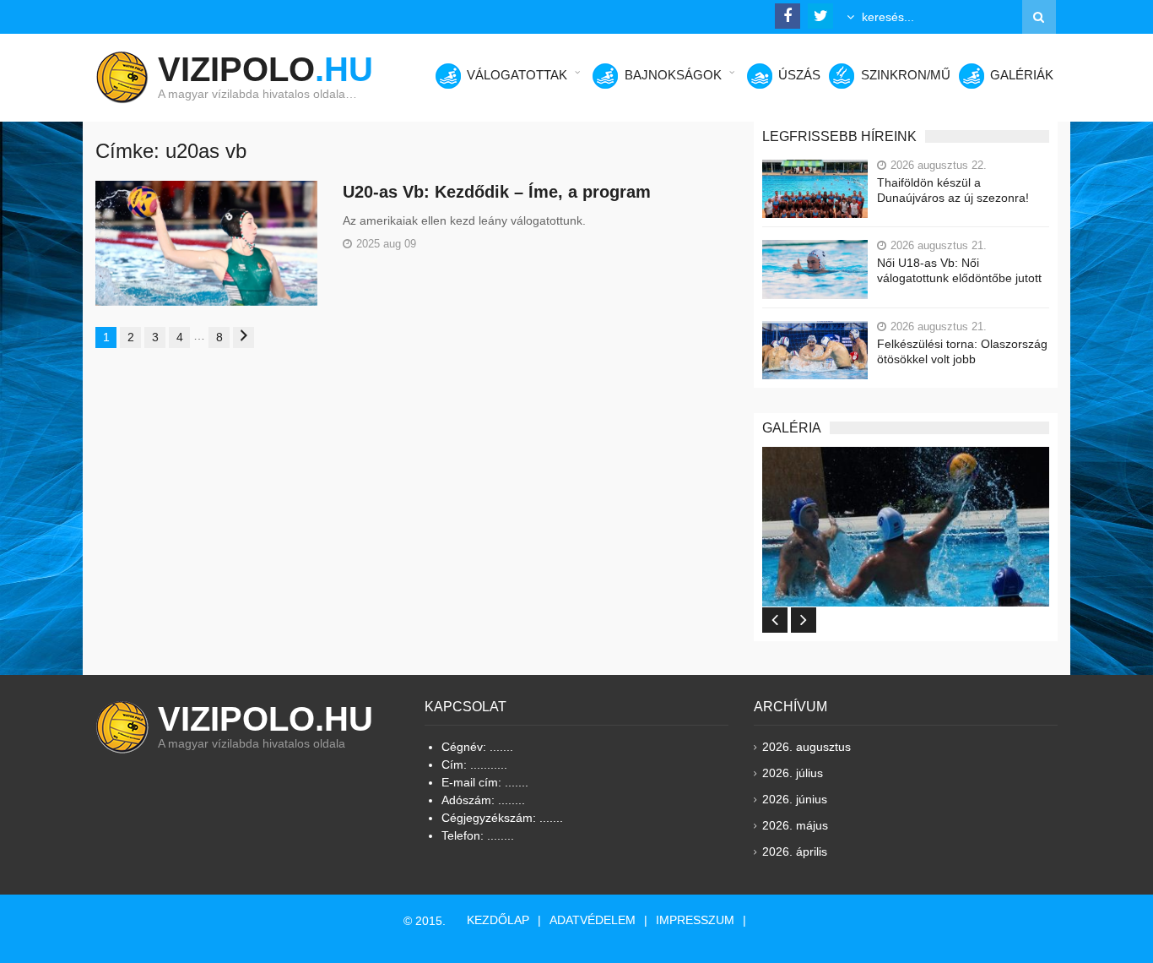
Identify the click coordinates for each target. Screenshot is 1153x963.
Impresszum (695, 920)
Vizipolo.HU (265, 718)
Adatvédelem (592, 920)
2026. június (794, 799)
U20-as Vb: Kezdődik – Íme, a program (497, 191)
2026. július (792, 773)
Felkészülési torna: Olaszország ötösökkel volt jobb (962, 351)
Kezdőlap (498, 920)
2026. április (794, 851)
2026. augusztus (806, 747)
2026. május (795, 825)
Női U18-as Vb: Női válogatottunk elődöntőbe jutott (959, 270)
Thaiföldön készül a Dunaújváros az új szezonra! (953, 190)
